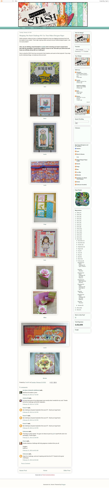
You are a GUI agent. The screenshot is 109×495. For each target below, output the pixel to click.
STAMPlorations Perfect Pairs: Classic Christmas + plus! (82, 75)
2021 (78, 222)
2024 (78, 216)
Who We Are (28, 28)
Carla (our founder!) (82, 184)
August (79, 248)
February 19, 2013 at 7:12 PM (30, 404)
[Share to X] (53, 382)
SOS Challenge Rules (38, 28)
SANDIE (43, 46)
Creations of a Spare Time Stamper (82, 178)
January (80, 305)
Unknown (25, 431)
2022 (78, 220)
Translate (86, 51)
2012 (78, 307)
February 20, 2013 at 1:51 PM (30, 412)
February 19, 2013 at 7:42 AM (30, 394)
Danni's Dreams (80, 154)
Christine (79, 72)
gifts (54, 433)
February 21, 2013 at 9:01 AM (30, 450)
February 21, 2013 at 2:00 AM (30, 437)
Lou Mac (79, 172)
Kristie (78, 181)
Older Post (67, 470)
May (79, 254)
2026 (78, 212)
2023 (78, 218)
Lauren (78, 80)
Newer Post (23, 470)
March (79, 258)
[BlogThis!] (51, 382)
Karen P (25, 407)
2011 (78, 309)
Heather (79, 148)
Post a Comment (25, 463)
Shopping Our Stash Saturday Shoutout (82, 281)
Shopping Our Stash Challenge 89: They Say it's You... (81, 287)
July (79, 250)
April (79, 256)
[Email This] (50, 382)
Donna (78, 96)
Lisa (78, 157)
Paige (78, 166)
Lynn (78, 151)
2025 (78, 214)
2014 (78, 237)
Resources (48, 28)
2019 (78, 226)
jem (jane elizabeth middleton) (31, 390)
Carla (45, 260)
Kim (78, 169)
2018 (78, 228)
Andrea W (25, 398)
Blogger (63, 484)
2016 (78, 232)
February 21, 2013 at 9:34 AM (30, 460)
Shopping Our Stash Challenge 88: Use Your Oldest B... (81, 297)
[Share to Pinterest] (56, 382)
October (80, 244)
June (79, 252)
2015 (78, 234)
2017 (78, 230)
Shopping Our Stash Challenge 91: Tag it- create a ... (82, 265)
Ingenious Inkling (81, 85)
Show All (88, 102)
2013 (78, 239)
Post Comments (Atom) (48, 475)
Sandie (44, 154)
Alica (44, 317)
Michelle (45, 378)
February (80, 260)
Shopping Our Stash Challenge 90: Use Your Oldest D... (81, 275)
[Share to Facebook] (54, 382)
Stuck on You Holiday (81, 86)
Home (21, 28)
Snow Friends (79, 92)
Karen (24, 441)
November (80, 242)
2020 (78, 224)
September (80, 246)
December (80, 240)
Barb (78, 91)
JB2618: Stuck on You (81, 81)
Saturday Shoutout (80, 270)
